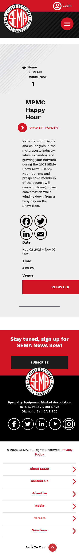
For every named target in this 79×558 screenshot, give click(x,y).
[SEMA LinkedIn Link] (39, 424)
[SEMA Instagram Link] (67, 424)
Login (67, 6)
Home (32, 67)
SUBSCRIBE (39, 362)
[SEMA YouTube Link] (53, 424)
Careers (39, 518)
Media (39, 506)
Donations (39, 530)
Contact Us (39, 481)
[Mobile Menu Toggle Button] (67, 23)
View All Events (43, 128)
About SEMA (39, 469)
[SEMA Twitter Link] (26, 424)
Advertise (39, 493)
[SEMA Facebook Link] (12, 424)
